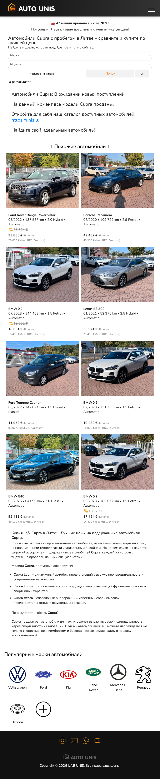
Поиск (110, 73)
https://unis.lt (25, 120)
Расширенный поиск (42, 74)
